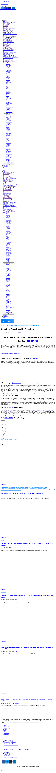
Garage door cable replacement (10, 34)
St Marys (8, 109)
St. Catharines (9, 103)
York (7, 86)
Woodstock (8, 101)
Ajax (7, 88)
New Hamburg (9, 112)
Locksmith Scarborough (17, 489)
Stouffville (8, 102)
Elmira (7, 104)
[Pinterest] (4, 430)
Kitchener (8, 75)
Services (5, 171)
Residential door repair (8, 60)
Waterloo (8, 83)
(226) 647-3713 (32, 341)
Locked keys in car (7, 39)
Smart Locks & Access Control (15, 490)
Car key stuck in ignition (8, 42)
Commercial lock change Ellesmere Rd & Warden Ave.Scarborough (22, 493)
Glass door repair (7, 59)
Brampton (8, 64)
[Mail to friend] (4, 436)
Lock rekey (5, 25)
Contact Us (5, 316)
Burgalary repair (6, 54)
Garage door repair (7, 33)
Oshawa (8, 91)
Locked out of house (7, 27)
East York (8, 94)
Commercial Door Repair (8, 55)
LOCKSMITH (9, 489)
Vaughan (8, 80)
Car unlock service (7, 38)
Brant (7, 99)
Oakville (8, 81)
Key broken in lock (7, 48)
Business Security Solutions (15, 487)
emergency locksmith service (23, 325)
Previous (2, 438)
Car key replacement (7, 41)
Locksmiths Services (26, 489)
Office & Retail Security (45, 489)
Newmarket (8, 92)
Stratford (8, 105)
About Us (5, 315)
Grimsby (8, 108)
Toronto (7, 69)
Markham (8, 78)
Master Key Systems (35, 489)
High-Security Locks (35, 488)
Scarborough (9, 71)
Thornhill (8, 110)
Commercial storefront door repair (10, 57)
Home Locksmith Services (9, 22)
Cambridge (8, 73)
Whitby (7, 87)
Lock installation (6, 29)
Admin (19, 332)
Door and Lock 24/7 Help (6, 325)
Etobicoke (8, 72)
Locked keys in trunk (7, 40)
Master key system (7, 47)
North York (8, 70)
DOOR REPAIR (14, 325)
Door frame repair (7, 58)
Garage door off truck (8, 35)
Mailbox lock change (7, 31)
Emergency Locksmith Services (23, 488)
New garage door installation (9, 36)
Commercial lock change (8, 50)
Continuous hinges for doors (9, 56)
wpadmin (16, 496)
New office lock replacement (9, 49)
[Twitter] (4, 424)
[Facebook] (4, 427)
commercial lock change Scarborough (29, 487)
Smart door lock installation (9, 61)
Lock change (6, 24)
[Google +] (4, 433)
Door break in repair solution (9, 52)
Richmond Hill (9, 85)
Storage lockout (6, 46)
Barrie (7, 96)
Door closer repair (7, 44)
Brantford (8, 77)
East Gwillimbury (10, 107)
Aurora (7, 97)
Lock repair (5, 26)
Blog (4, 317)
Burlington (8, 82)
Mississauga (8, 65)
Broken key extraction (8, 30)
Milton (7, 89)
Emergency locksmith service (9, 28)
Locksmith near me (7, 23)
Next (2, 440)
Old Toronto (8, 66)
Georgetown (8, 98)
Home (4, 170)
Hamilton (8, 67)
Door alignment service (8, 58)
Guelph (7, 76)
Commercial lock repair (8, 50)
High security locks (7, 26)
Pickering (8, 93)
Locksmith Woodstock (34, 325)
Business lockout (7, 43)
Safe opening (6, 45)
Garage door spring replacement (10, 34)
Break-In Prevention (5, 487)
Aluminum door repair (8, 53)
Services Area (6, 212)
